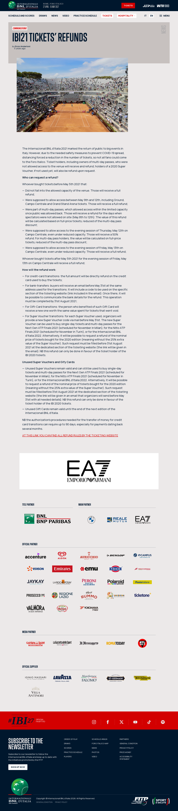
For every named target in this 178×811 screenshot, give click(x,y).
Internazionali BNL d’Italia (23, 5)
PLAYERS (67, 756)
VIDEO (65, 15)
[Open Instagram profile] (94, 722)
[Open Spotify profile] (163, 722)
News (163, 29)
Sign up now (18, 767)
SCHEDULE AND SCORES (21, 15)
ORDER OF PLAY (70, 739)
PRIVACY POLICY (127, 748)
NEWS (54, 15)
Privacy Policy (61, 802)
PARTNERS (124, 739)
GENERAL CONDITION (129, 743)
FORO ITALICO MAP (100, 743)
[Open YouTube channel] (135, 722)
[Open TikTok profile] (149, 722)
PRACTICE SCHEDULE (85, 15)
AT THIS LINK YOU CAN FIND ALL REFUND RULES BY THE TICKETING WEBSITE (70, 435)
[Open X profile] (121, 722)
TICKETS (128, 5)
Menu (166, 15)
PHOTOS (95, 752)
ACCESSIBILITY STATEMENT (126, 757)
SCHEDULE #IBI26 (99, 739)
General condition (44, 802)
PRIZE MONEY (125, 752)
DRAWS (43, 15)
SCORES (67, 748)
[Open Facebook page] (108, 722)
